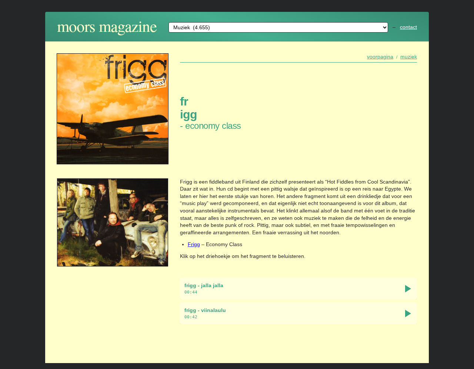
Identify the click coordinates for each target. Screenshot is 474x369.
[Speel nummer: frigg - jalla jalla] (408, 288)
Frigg (194, 244)
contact (408, 27)
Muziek (408, 57)
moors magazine (107, 25)
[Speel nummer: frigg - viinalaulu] (408, 313)
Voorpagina (380, 57)
